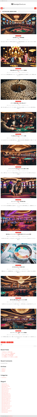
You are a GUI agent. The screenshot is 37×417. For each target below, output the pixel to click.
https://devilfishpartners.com (6, 403)
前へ (2, 342)
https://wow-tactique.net (5, 385)
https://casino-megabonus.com (6, 398)
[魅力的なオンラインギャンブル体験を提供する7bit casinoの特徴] (18, 220)
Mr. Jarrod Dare (15, 39)
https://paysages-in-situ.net (6, 386)
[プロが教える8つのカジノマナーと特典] (18, 122)
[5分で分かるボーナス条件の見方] (18, 253)
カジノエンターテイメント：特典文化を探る (8, 353)
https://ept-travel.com (5, 409)
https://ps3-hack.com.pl (5, 391)
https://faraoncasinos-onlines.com (7, 410)
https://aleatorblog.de (5, 412)
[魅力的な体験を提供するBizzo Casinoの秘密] (18, 286)
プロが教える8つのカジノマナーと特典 (18, 135)
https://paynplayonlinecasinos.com (7, 405)
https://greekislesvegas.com (6, 399)
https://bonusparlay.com (5, 389)
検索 (1, 344)
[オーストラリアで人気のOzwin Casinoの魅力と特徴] (18, 155)
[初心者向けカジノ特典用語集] (18, 24)
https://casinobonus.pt (5, 392)
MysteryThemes (10, 416)
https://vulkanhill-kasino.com (6, 402)
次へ (12, 342)
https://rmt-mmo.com (5, 387)
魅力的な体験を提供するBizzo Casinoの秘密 (18, 299)
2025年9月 (3, 371)
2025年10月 (3, 370)
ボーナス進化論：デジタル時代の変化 (7, 355)
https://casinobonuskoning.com (6, 396)
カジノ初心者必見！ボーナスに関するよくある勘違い (10, 356)
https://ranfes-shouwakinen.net (6, 388)
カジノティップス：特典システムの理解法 (18, 332)
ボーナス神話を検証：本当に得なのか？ (18, 103)
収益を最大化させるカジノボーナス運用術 (18, 70)
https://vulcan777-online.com (6, 407)
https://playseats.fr (4, 383)
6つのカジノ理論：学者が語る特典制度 (8, 354)
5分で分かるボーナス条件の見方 (18, 267)
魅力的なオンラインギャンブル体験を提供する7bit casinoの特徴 (18, 234)
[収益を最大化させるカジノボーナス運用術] (18, 56)
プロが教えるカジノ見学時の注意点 (7, 352)
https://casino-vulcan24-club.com (6, 401)
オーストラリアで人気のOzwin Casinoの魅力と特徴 (18, 168)
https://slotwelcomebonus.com (6, 394)
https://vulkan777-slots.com (6, 408)
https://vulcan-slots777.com (6, 404)
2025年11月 (3, 368)
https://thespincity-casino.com (6, 397)
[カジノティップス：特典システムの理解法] (18, 319)
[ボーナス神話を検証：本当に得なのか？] (18, 89)
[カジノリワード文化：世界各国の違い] (18, 188)
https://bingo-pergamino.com (6, 393)
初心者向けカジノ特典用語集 (18, 37)
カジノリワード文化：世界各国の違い (18, 201)
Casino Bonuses (18, 35)
